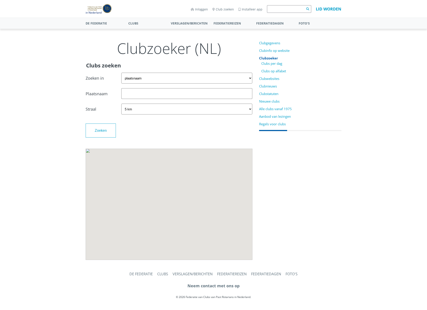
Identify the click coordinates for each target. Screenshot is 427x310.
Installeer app (252, 9)
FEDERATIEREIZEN (227, 23)
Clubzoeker (268, 58)
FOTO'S (304, 23)
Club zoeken (225, 9)
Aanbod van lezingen (275, 116)
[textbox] (187, 94)
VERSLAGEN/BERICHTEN (189, 23)
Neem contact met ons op (213, 285)
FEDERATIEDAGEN (270, 23)
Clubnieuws (268, 86)
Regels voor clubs (272, 124)
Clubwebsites (269, 78)
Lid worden (328, 9)
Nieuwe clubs (269, 101)
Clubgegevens (269, 43)
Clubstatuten (268, 93)
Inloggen (201, 9)
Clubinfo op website (274, 50)
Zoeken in (95, 78)
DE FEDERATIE (96, 23)
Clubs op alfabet (273, 71)
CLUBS (133, 23)
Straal (91, 109)
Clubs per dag (271, 63)
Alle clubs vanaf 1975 (275, 109)
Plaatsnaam (97, 93)
